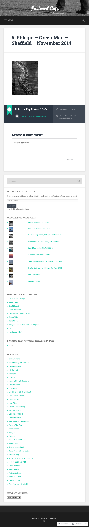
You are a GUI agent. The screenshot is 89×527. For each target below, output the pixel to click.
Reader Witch (14, 443)
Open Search (83, 20)
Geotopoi (12, 374)
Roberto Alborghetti (16, 447)
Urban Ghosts (14, 469)
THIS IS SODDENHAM (17, 462)
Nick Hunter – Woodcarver (19, 421)
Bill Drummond (14, 359)
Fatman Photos (15, 366)
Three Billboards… (15, 310)
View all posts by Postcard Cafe (33, 116)
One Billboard (14, 306)
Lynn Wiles (13, 403)
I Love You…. (13, 377)
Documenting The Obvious (19, 363)
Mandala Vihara (15, 410)
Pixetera (12, 436)
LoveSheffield (14, 399)
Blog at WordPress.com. (44, 518)
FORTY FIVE (13, 370)
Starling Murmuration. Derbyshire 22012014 (45, 261)
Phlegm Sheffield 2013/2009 (39, 222)
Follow (12, 206)
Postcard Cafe (44, 8)
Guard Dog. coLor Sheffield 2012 (40, 248)
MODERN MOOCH (16, 414)
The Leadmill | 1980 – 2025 (19, 313)
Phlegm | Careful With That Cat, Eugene (24, 325)
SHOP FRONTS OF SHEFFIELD (21, 458)
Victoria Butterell (15, 473)
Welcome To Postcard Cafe (39, 228)
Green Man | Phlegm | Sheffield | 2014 (68, 117)
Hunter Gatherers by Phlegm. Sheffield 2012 (45, 268)
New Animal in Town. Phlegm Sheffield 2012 (45, 242)
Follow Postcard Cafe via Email (22, 192)
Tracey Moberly (14, 466)
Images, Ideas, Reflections (19, 381)
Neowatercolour (15, 418)
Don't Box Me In (34, 275)
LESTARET (13, 388)
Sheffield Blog (14, 455)
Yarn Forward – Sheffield (18, 484)
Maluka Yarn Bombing (17, 407)
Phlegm (11, 433)
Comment (69, 160)
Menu (10, 20)
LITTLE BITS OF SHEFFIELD (20, 392)
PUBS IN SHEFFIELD (17, 440)
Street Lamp (13, 302)
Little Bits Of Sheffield (17, 396)
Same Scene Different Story (19, 451)
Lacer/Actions (14, 385)
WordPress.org (14, 480)
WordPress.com (15, 477)
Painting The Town (16, 425)
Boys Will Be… (14, 317)
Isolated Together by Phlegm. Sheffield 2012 (45, 235)
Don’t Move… (14, 321)
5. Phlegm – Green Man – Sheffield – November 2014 (41, 40)
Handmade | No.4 (15, 332)
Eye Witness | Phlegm (17, 299)
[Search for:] (44, 181)
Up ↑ (44, 521)
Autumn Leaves (34, 281)
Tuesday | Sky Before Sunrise (39, 255)
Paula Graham (14, 429)
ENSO (11, 328)
